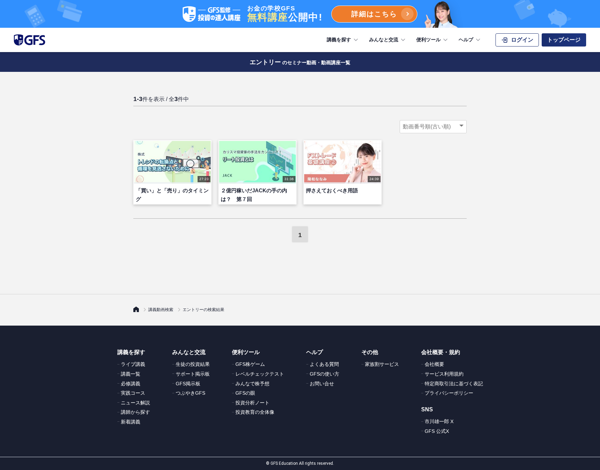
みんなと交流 (383, 39)
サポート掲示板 (193, 374)
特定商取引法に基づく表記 (454, 383)
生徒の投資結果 (193, 364)
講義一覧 (130, 374)
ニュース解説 (135, 402)
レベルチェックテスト (259, 374)
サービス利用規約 (444, 374)
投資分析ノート (252, 402)
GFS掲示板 (188, 383)
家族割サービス (382, 364)
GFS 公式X (437, 431)
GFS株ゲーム (250, 364)
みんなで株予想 (252, 383)
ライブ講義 (133, 364)
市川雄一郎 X (439, 421)
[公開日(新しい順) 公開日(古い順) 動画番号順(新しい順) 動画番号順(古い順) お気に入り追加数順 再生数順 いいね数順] (433, 126)
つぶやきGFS (190, 393)
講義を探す (339, 39)
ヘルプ (466, 39)
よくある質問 (324, 364)
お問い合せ (322, 383)
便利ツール (428, 39)
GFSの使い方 (324, 374)
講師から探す (135, 412)
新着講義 (130, 422)
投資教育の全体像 (254, 412)
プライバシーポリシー (449, 393)
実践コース (133, 393)
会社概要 (434, 364)
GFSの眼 (245, 393)
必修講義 (130, 383)
